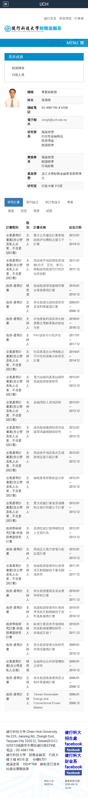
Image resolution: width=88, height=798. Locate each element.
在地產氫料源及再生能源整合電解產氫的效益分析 (49, 323)
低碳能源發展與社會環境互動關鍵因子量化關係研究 (49, 570)
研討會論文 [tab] (53, 202)
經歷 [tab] (49, 211)
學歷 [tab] (36, 211)
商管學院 (65, 18)
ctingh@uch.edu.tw (54, 120)
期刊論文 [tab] (32, 202)
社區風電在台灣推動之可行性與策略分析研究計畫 (49, 356)
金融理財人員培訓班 (47, 402)
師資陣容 (18, 68)
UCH (44, 4)
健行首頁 (50, 18)
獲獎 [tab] (11, 211)
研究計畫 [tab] (14, 202)
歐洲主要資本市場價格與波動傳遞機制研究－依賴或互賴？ (49, 628)
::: (84, 13)
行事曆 (79, 18)
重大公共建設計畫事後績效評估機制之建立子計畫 (49, 239)
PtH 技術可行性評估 (47, 335)
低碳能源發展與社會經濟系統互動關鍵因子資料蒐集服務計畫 (49, 612)
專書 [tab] (70, 202)
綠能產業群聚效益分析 (49, 478)
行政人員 (18, 75)
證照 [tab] (24, 211)
